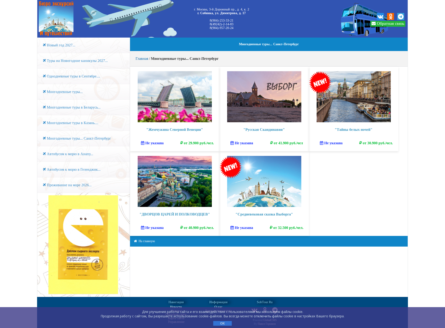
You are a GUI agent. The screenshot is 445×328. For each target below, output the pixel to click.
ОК (222, 323)
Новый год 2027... (60, 45)
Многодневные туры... (64, 92)
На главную (146, 241)
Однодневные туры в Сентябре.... (73, 76)
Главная (142, 59)
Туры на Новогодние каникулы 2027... (77, 61)
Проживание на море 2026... (69, 185)
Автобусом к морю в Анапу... (69, 154)
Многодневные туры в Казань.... (72, 123)
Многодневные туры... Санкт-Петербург (78, 138)
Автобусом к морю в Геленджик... (73, 169)
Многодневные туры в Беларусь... (73, 107)
